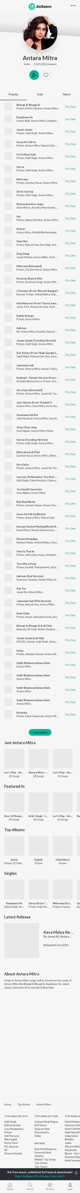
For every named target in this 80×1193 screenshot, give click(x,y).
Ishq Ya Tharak (25, 551)
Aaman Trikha (49, 368)
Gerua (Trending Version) (32, 439)
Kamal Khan (23, 530)
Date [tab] (40, 94)
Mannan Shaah (25, 542)
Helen (38, 1135)
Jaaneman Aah (25, 365)
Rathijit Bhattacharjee (44, 232)
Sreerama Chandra (27, 579)
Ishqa (20, 650)
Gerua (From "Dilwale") (39, 903)
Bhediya (69, 1139)
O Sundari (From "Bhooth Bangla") (37, 290)
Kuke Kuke (23, 613)
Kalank (38, 859)
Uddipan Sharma (56, 120)
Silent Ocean (57, 455)
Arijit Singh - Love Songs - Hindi (39, 816)
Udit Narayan (11, 1135)
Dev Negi (45, 244)
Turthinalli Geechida (29, 489)
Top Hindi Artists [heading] (16, 1116)
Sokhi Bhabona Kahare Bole (33, 663)
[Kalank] (39, 846)
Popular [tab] (13, 94)
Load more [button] (40, 732)
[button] (46, 75)
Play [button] (34, 75)
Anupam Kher (42, 1128)
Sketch (31, 641)
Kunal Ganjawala (34, 716)
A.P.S (26, 306)
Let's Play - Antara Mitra (14, 772)
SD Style (32, 629)
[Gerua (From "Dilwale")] (39, 889)
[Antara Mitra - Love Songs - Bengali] (39, 759)
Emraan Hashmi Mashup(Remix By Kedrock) (43, 526)
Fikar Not (22, 241)
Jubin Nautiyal (24, 418)
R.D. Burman (11, 1146)
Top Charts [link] (41, 1166)
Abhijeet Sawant (34, 654)
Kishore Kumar (12, 1125)
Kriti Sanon (41, 1125)
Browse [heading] (40, 1143)
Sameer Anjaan (33, 505)
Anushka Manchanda (43, 207)
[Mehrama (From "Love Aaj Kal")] (63, 889)
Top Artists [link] (41, 1163)
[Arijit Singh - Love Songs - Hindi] (39, 802)
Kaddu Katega (25, 315)
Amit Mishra (23, 207)
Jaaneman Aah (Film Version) (34, 601)
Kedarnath (71, 1150)
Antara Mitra (40, 57)
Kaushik (53, 418)
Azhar (14, 859)
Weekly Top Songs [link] (45, 1159)
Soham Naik (23, 120)
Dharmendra (42, 1132)
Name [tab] (66, 94)
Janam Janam (24, 129)
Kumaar (21, 294)
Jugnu (68, 1142)
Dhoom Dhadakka (27, 538)
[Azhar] (14, 846)
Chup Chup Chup (27, 427)
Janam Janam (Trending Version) (36, 340)
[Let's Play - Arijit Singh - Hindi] (63, 802)
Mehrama (22, 179)
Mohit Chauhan (34, 108)
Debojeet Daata (42, 616)
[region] (40, 1104)
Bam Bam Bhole (26, 501)
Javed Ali (46, 393)
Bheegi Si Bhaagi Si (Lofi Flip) (34, 625)
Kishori (21, 228)
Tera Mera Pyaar (27, 563)
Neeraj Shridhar (34, 220)
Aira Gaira (23, 464)
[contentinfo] (40, 1146)
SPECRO (21, 641)
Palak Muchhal (38, 480)
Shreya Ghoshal (39, 306)
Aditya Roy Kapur (35, 554)
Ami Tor (21, 588)
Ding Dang (23, 253)
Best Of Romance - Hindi (14, 816)
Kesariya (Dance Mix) (29, 278)
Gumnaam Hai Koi (27, 414)
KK (18, 331)
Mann (50, 430)
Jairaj (20, 306)
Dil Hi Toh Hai (25, 191)
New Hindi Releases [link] (46, 1149)
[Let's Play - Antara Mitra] (14, 759)
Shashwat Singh (34, 282)
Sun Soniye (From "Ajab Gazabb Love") (40, 352)
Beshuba (22, 712)
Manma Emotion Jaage (30, 204)
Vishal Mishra (42, 294)
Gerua (20, 166)
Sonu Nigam (23, 430)
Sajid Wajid (23, 356)
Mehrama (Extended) (29, 266)
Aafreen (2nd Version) (30, 576)
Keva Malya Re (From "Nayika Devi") (58, 932)
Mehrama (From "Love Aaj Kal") (63, 903)
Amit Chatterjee (55, 406)
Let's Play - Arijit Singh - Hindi (63, 816)
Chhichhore (63, 859)
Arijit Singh (31, 133)
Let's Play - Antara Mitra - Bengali (63, 772)
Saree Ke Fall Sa (26, 142)
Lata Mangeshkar (14, 1128)
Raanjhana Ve (25, 117)
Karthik (29, 567)
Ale (19, 216)
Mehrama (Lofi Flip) (28, 452)
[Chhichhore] (63, 846)
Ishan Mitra (38, 406)
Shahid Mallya (42, 542)
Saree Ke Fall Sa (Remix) (31, 514)
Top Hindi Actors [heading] (46, 1116)
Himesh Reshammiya (42, 530)
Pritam (20, 108)
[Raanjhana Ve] (14, 889)
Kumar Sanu (11, 1142)
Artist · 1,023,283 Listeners (40, 64)
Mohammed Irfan (40, 356)
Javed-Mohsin (25, 257)
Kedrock (21, 629)
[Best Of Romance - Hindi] (14, 802)
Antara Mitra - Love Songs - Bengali (39, 772)
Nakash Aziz (48, 145)
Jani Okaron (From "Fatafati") (34, 402)
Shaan (46, 505)
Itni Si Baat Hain (26, 154)
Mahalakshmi (42, 567)
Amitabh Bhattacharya (29, 381)
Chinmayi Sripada (57, 480)
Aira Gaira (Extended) (30, 390)
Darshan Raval (33, 182)
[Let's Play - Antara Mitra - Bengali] (63, 759)
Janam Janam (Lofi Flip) (30, 638)
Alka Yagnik (10, 1139)
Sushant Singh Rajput (46, 1121)
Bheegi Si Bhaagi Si (28, 104)
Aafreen (21, 328)
